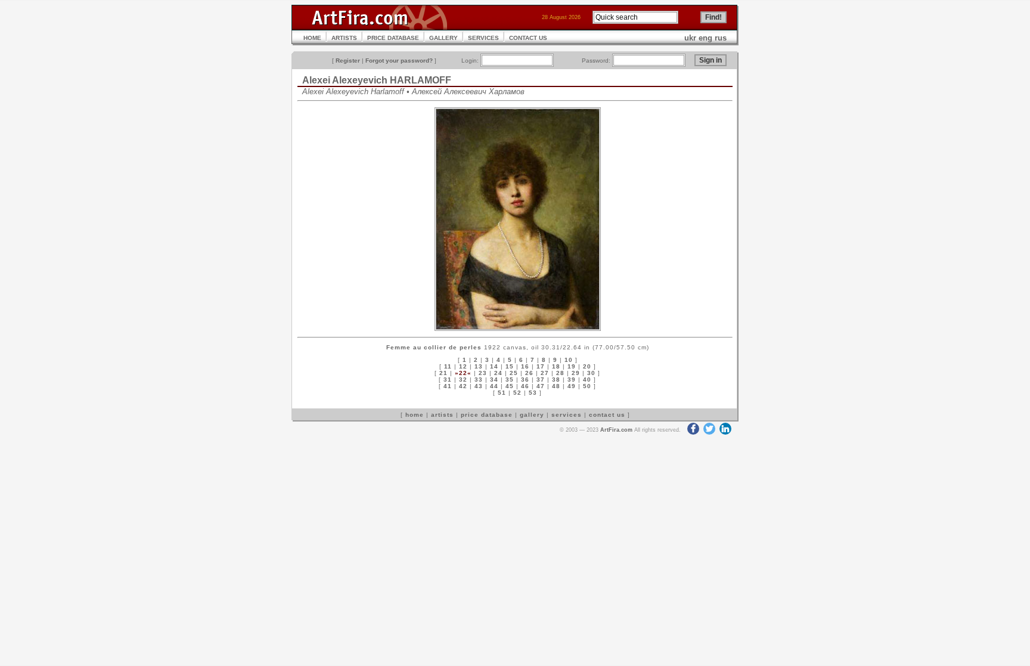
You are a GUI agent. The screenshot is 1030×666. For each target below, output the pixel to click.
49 (571, 386)
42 (463, 386)
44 (494, 386)
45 (509, 386)
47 (540, 386)
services (566, 414)
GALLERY (443, 38)
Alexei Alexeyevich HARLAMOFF (376, 80)
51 (502, 392)
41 (447, 386)
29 (576, 373)
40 (587, 379)
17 (540, 366)
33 (478, 379)
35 (509, 379)
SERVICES (483, 38)
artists (442, 414)
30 (591, 373)
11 (448, 366)
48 (556, 386)
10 (568, 360)
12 (463, 366)
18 (556, 366)
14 (494, 366)
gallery (532, 414)
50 (587, 386)
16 (525, 366)
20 (587, 366)
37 (540, 379)
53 (533, 392)
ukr (690, 37)
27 (545, 373)
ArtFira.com (616, 430)
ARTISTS (344, 38)
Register (348, 60)
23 (483, 373)
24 (498, 373)
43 (478, 386)
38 (556, 379)
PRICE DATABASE (393, 38)
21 (443, 373)
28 (560, 373)
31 (447, 379)
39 (571, 379)
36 (525, 379)
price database (487, 414)
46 (525, 386)
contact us (607, 414)
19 (571, 366)
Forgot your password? (399, 60)
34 (494, 379)
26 (529, 373)
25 (514, 373)
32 (463, 379)
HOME (312, 38)
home (414, 414)
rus (721, 37)
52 (517, 392)
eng (705, 37)
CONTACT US (528, 38)
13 (478, 366)
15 (509, 366)
